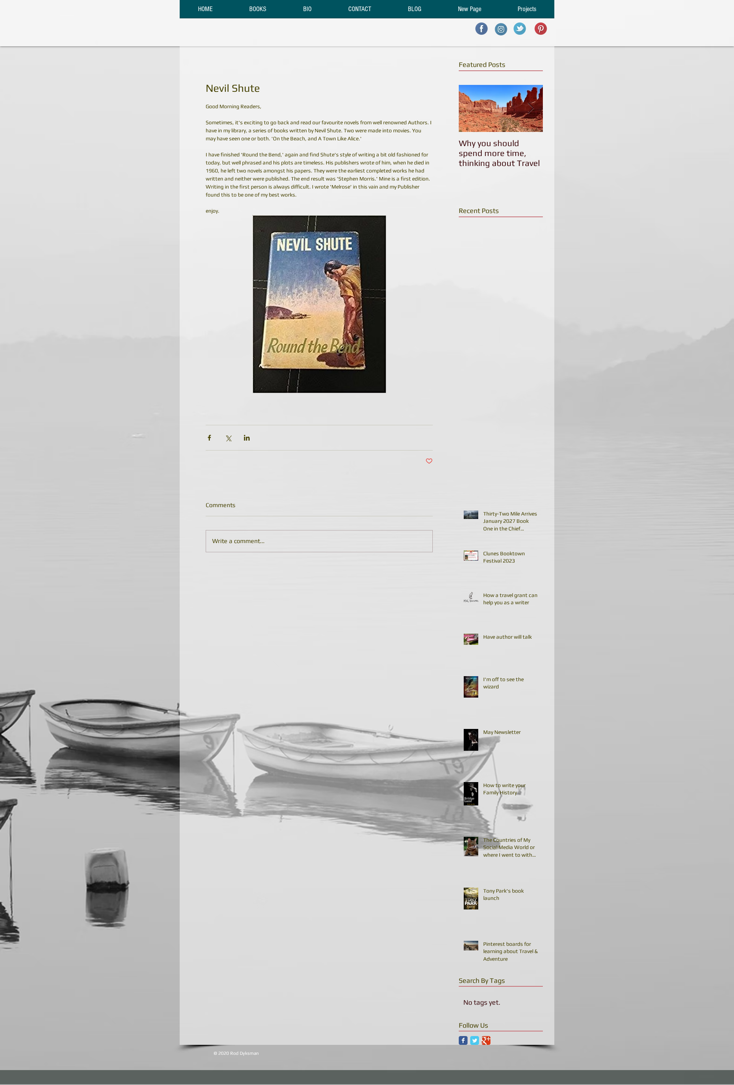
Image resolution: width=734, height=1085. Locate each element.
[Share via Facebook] (209, 437)
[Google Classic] (486, 1040)
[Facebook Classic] (463, 1040)
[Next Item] (530, 108)
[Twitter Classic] (474, 1040)
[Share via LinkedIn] (246, 437)
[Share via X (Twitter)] (228, 437)
